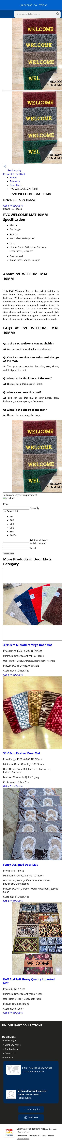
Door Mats (15, 185)
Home (13, 177)
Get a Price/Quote (13, 205)
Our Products (11, 1049)
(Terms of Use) (24, 1132)
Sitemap (9, 1057)
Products (15, 181)
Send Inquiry (14, 170)
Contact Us (10, 1053)
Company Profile (13, 1044)
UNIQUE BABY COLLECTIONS (33, 5)
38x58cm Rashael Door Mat (21, 753)
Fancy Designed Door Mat (20, 864)
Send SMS (33, 1117)
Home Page (10, 1040)
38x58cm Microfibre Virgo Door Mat (27, 645)
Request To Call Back (14, 174)
